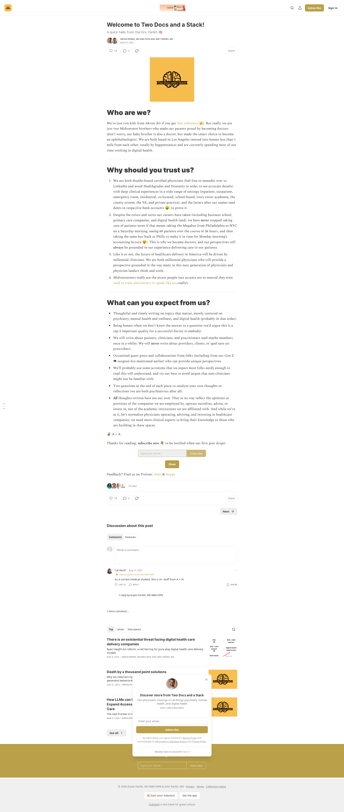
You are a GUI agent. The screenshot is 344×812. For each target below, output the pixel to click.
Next (226, 511)
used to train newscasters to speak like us (144, 283)
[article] (172, 650)
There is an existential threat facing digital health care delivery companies (151, 641)
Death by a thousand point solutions (136, 672)
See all (114, 733)
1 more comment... (118, 611)
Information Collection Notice (171, 741)
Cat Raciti (120, 570)
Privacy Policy (199, 741)
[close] (206, 679)
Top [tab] (111, 629)
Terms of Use (189, 737)
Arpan (170, 474)
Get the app (189, 795)
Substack (154, 804)
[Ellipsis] (235, 570)
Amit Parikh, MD (164, 39)
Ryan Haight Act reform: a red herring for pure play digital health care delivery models (155, 650)
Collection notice (216, 786)
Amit (158, 474)
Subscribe (314, 8)
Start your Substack (162, 795)
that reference (187, 123)
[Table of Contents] (3, 406)
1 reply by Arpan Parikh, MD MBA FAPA (141, 595)
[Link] (102, 112)
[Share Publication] (300, 7)
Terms (200, 786)
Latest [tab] (120, 629)
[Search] (292, 7)
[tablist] (122, 537)
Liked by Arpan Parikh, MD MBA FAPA (136, 574)
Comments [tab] (115, 537)
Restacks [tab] (130, 537)
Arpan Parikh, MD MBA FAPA (135, 39)
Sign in (333, 8)
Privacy (190, 786)
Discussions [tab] (134, 629)
